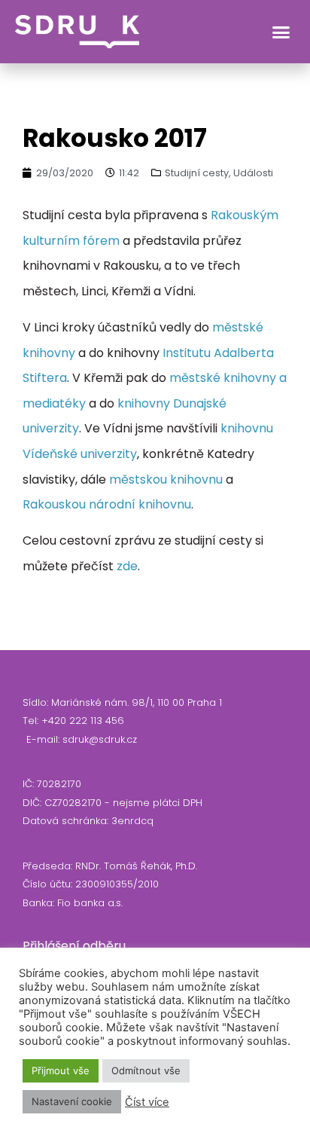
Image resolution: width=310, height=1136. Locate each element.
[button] (281, 31)
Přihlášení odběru (74, 946)
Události (253, 172)
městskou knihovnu (166, 479)
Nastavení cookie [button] (72, 1101)
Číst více (147, 1102)
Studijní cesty (197, 172)
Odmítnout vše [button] (146, 1070)
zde (127, 566)
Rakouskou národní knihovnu (107, 504)
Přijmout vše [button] (61, 1070)
